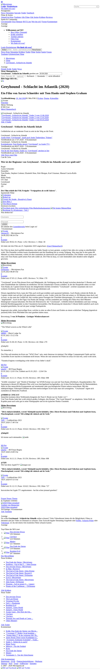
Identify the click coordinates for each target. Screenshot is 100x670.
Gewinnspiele (6, 22)
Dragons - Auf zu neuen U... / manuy (20, 584)
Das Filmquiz (17, 22)
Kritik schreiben (17, 34)
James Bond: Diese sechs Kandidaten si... (22, 638)
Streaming (10, 13)
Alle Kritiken (6, 590)
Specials (17, 13)
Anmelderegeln (19, 227)
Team (16, 663)
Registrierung (11, 47)
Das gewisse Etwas (17, 532)
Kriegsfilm (54, 98)
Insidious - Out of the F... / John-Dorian (21, 564)
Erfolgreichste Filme (16, 54)
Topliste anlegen (17, 37)
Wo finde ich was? (8, 9)
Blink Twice (10, 644)
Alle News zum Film (9, 155)
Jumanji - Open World (14, 608)
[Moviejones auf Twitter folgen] (23, 668)
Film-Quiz (15, 39)
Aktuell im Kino (7, 17)
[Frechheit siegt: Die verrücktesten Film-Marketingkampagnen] (26, 208)
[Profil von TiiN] (4, 418)
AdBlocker (24, 663)
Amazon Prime (88, 521)
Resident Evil (15, 551)
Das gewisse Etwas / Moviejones (18, 567)
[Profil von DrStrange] (4, 267)
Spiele (43, 52)
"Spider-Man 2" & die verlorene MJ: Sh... (22, 635)
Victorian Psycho (12, 601)
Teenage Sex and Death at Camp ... (19, 618)
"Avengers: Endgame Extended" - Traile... (22, 640)
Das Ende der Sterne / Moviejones (19, 562)
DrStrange (5, 269)
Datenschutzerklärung (25, 661)
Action (40, 98)
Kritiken (42, 17)
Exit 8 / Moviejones (13, 577)
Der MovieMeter (7, 556)
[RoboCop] (50, 197)
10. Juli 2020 (21, 98)
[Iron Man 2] (50, 202)
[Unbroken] (50, 195)
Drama (46, 98)
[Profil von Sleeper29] (4, 231)
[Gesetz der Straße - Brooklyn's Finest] (50, 199)
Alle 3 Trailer (6, 122)
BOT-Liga (27, 22)
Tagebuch (30, 13)
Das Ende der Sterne (18, 546)
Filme (33, 52)
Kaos (8, 648)
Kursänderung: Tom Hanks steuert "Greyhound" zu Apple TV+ (25, 144)
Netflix (78, 521)
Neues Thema (12, 498)
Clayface (13, 537)
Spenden (33, 663)
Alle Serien (34, 17)
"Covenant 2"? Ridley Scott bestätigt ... (21, 633)
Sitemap (4, 663)
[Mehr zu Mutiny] (6, 543)
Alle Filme (25, 17)
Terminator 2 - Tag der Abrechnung (19, 655)
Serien (38, 52)
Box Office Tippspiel (19, 32)
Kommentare (52, 22)
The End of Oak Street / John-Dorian (20, 571)
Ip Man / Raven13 (13, 569)
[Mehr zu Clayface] (6, 538)
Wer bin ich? (36, 22)
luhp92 (3, 369)
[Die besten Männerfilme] (61, 208)
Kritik (9, 69)
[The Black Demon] (50, 204)
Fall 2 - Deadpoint (13, 603)
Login (3, 47)
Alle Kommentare (8, 659)
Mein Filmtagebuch (8, 109)
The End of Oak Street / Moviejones (20, 580)
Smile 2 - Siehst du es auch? (16, 642)
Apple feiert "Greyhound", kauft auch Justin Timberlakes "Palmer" (26, 138)
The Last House (12, 599)
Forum (44, 22)
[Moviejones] (6, 4)
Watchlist (4, 103)
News (3, 13)
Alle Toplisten (6, 512)
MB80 (3, 333)
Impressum (5, 661)
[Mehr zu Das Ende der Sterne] (6, 547)
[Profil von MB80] (4, 331)
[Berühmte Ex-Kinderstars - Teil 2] (15, 210)
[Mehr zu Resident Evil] (6, 552)
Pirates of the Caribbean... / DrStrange (20, 586)
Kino (8, 52)
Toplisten (17, 17)
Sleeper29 (5, 233)
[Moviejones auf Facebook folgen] (8, 668)
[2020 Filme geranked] (10, 503)
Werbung (38, 661)
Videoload (5, 523)
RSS (10, 663)
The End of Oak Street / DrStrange (19, 575)
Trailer (23, 13)
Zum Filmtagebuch (54, 246)
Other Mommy (11, 621)
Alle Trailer (5, 625)
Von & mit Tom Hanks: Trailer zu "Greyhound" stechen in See (25, 151)
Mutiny (12, 541)
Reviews (49, 17)
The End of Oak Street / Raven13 (19, 573)
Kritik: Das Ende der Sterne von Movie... (22, 631)
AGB (13, 661)
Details (3, 69)
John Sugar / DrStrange (15, 582)
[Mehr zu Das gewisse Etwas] (6, 533)
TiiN (3, 420)
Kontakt (4, 240)
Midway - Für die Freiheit (16, 646)
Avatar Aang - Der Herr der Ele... (19, 612)
